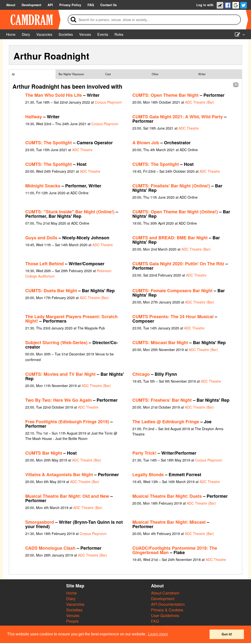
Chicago (141, 374)
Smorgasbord (39, 522)
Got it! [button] (227, 634)
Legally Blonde (148, 474)
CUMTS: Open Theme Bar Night (165, 95)
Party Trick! (144, 453)
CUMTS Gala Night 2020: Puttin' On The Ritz (178, 263)
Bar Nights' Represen (71, 74)
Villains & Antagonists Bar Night (59, 474)
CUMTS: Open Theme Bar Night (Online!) (175, 211)
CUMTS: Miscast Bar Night (160, 342)
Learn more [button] (158, 634)
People (72, 621)
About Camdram (165, 593)
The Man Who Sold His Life (53, 95)
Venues (72, 615)
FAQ (155, 621)
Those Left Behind (44, 263)
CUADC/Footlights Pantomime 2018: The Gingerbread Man (174, 550)
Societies (74, 610)
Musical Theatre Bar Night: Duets (167, 496)
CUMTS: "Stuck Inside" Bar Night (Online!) (69, 211)
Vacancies (75, 604)
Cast (108, 74)
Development (162, 598)
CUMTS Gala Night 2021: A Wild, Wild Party (177, 116)
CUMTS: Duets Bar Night (51, 290)
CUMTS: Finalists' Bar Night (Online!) (171, 185)
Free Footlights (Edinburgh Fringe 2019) (67, 421)
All (13, 74)
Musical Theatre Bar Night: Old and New (67, 496)
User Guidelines (165, 615)
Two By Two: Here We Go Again (58, 400)
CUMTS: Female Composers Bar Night (172, 290)
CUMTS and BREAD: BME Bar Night (170, 237)
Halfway (33, 116)
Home (71, 593)
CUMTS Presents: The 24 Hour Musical (172, 316)
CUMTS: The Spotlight (48, 142)
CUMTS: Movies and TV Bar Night (60, 374)
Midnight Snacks (42, 185)
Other (155, 74)
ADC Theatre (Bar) (199, 102)
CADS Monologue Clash (50, 548)
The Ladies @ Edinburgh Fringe (165, 421)
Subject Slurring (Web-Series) (56, 342)
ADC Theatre (188, 128)
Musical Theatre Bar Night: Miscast (169, 522)
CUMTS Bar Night (43, 453)
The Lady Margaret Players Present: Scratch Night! (71, 318)
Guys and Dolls (41, 237)
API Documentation (168, 604)
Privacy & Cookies (167, 610)
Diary (70, 598)
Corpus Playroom (108, 102)
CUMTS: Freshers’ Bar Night (162, 400)
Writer (202, 74)
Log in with (204, 5)
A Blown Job (145, 142)
